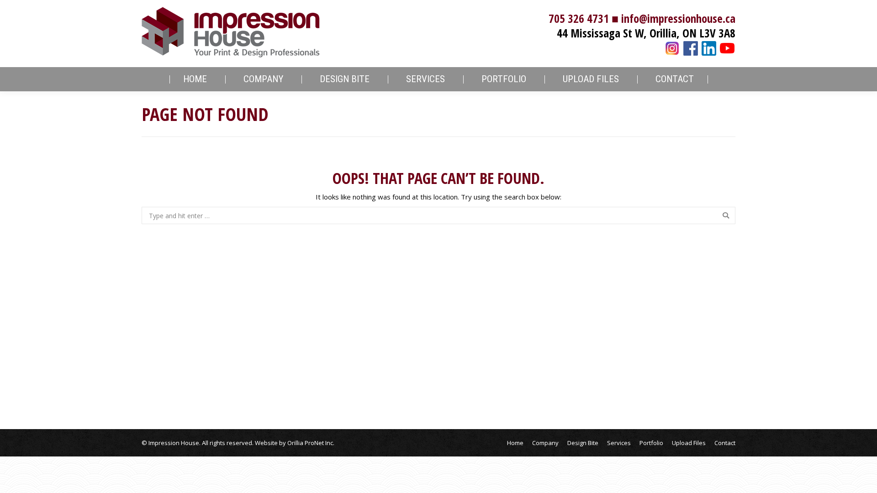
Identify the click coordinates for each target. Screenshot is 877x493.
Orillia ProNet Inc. (310, 443)
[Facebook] (690, 47)
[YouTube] (727, 47)
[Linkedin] (709, 47)
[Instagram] (672, 47)
